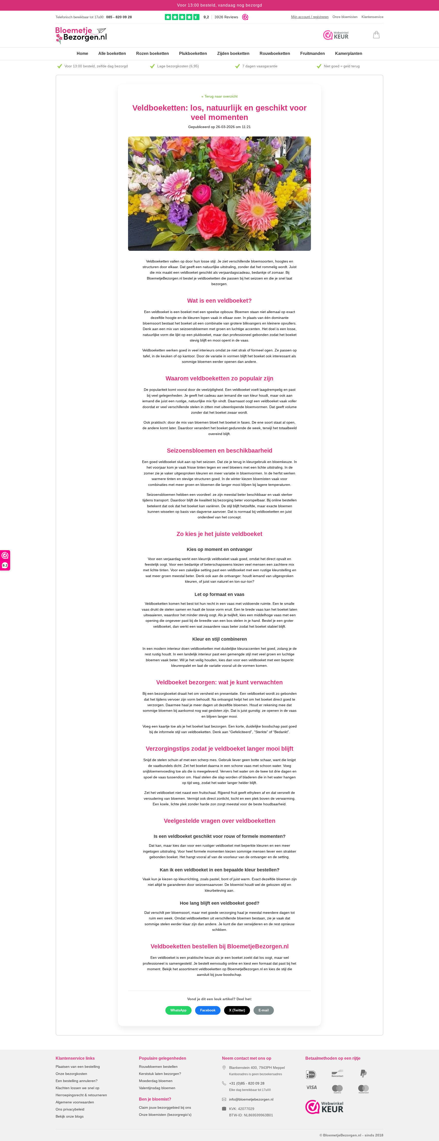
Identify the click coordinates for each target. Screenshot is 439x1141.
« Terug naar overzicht (219, 96)
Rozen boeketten (152, 53)
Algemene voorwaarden (75, 1102)
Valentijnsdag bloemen (157, 1088)
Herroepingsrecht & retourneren (81, 1095)
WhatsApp (178, 1010)
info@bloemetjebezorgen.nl (251, 1099)
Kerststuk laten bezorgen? (160, 1074)
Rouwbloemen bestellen (158, 1067)
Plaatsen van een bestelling (78, 1067)
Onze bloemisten (345, 17)
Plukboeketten (193, 53)
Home (82, 53)
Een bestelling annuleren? (77, 1081)
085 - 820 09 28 (119, 17)
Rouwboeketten (275, 53)
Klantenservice (372, 17)
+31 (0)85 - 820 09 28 (246, 1083)
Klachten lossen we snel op (77, 1088)
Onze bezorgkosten (71, 1074)
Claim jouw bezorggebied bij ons (165, 1107)
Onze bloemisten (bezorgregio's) (165, 1115)
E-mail (264, 1010)
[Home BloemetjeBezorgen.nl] (81, 35)
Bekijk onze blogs (70, 1116)
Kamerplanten (348, 53)
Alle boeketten (112, 53)
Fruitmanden (312, 53)
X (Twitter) (237, 1010)
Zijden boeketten (233, 53)
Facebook (207, 1010)
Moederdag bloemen (156, 1081)
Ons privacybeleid (70, 1109)
